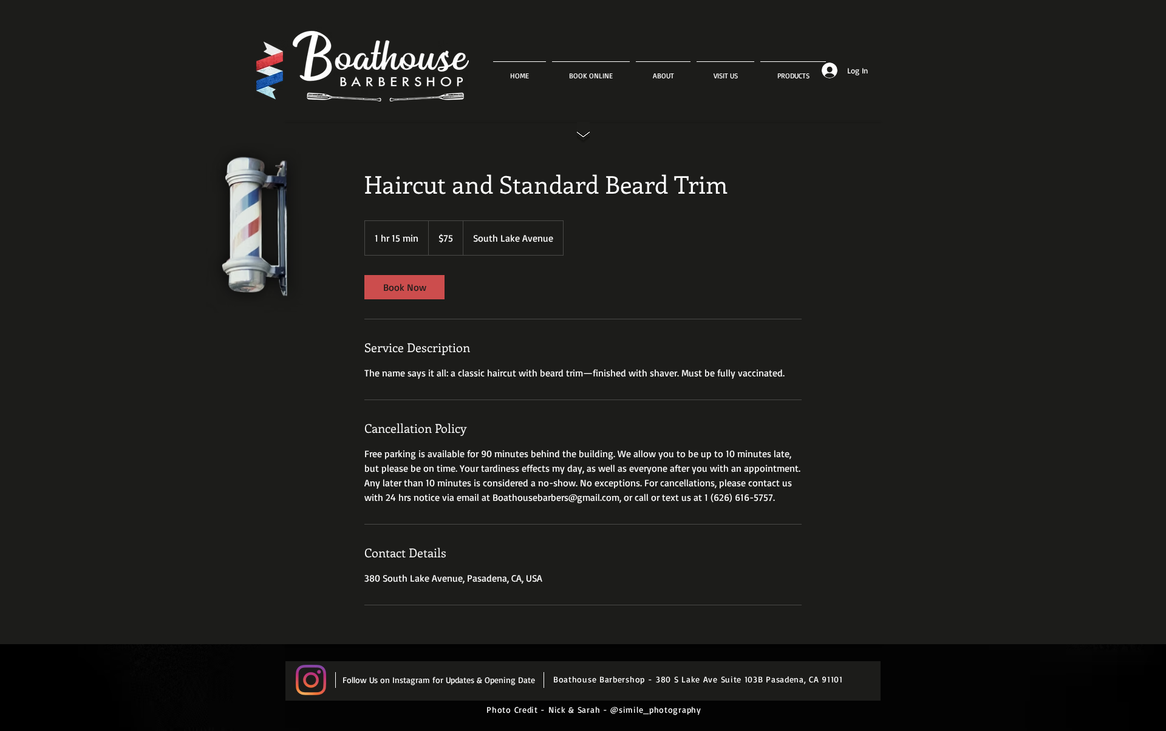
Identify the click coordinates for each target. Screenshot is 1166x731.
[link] (404, 287)
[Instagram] (311, 680)
